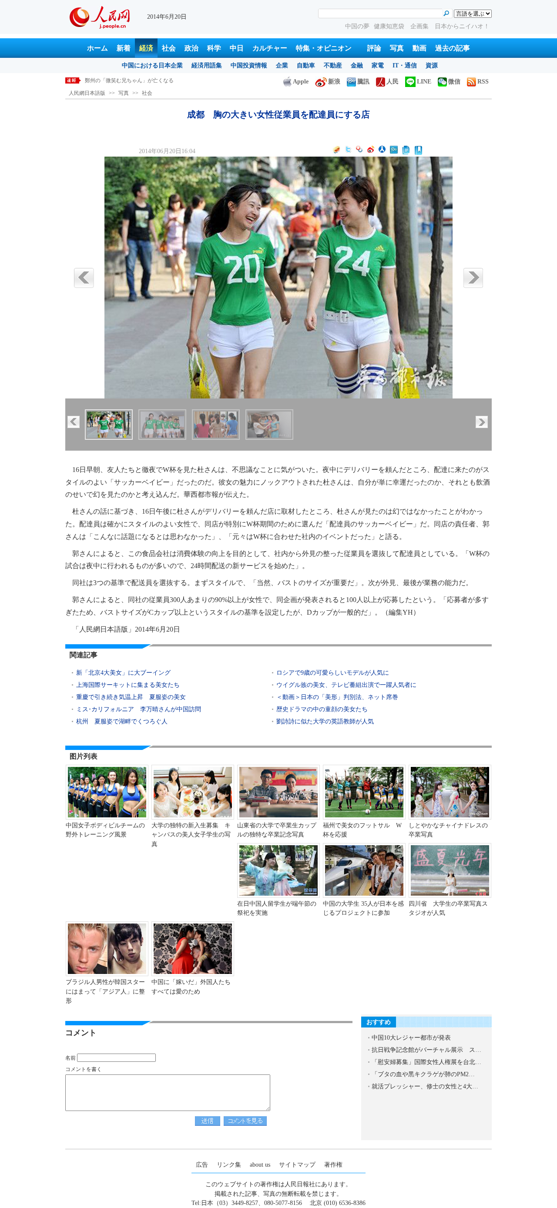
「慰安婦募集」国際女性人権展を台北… (426, 1062)
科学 (214, 48)
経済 (146, 48)
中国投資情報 (249, 65)
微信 (454, 81)
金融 (357, 65)
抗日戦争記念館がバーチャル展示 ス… (426, 1050)
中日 (237, 48)
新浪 (334, 81)
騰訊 (363, 81)
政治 (191, 48)
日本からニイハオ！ (462, 26)
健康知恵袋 (390, 26)
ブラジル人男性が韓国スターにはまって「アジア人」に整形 (105, 991)
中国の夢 (357, 26)
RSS (483, 81)
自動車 (306, 65)
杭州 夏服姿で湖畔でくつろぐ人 (122, 721)
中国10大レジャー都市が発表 (411, 1037)
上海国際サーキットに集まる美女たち (128, 685)
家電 (378, 65)
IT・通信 (405, 65)
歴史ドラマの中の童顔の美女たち (322, 709)
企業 (282, 65)
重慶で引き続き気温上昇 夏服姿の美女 (131, 697)
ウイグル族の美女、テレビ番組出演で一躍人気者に (346, 685)
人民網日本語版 (87, 93)
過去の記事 (452, 48)
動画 (419, 48)
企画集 (420, 26)
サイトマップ (297, 1164)
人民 (392, 81)
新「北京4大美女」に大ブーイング (123, 672)
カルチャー (269, 48)
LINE (424, 81)
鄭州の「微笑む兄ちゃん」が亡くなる (129, 80)
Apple (301, 81)
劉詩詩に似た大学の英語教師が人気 (325, 721)
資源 (432, 65)
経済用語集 (206, 65)
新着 (124, 48)
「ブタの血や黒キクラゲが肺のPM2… (423, 1074)
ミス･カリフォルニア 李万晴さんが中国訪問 (138, 709)
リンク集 (229, 1164)
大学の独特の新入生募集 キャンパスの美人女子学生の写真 (191, 834)
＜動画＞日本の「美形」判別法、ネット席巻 (337, 697)
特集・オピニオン (324, 48)
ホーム (97, 48)
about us (260, 1164)
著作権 (333, 1164)
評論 (374, 48)
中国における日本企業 (152, 65)
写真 (397, 48)
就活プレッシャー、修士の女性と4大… (425, 1086)
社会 (169, 48)
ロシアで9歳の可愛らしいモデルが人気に (332, 672)
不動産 (333, 65)
